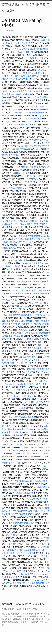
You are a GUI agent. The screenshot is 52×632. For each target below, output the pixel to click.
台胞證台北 (39, 73)
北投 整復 (39, 58)
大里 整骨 (37, 97)
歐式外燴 (40, 384)
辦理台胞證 (26, 76)
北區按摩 (31, 369)
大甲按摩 (45, 538)
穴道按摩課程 (25, 348)
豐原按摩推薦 (15, 314)
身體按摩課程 (37, 224)
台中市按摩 (7, 221)
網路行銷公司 (15, 154)
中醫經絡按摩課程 (41, 323)
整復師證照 (22, 281)
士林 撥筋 (21, 408)
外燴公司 (19, 112)
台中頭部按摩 (19, 583)
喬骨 (45, 465)
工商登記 (24, 43)
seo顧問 (30, 58)
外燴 (21, 335)
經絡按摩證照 (33, 498)
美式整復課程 (29, 49)
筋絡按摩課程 (19, 242)
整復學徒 (21, 492)
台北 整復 (33, 332)
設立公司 (38, 314)
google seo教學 (40, 580)
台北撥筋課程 (8, 550)
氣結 (39, 118)
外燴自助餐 (36, 348)
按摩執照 (15, 535)
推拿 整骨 (24, 239)
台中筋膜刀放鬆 (18, 320)
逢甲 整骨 (23, 523)
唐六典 (10, 426)
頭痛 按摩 (13, 79)
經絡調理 (21, 166)
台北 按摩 (23, 236)
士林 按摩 (13, 109)
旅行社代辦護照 (16, 571)
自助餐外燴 (7, 583)
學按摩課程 (14, 462)
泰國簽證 (29, 73)
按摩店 (46, 127)
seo (20, 357)
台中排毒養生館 (22, 94)
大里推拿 (15, 480)
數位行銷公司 (31, 118)
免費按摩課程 (29, 357)
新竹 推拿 (15, 43)
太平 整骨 (15, 224)
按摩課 (11, 429)
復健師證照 (42, 486)
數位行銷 (13, 260)
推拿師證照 (14, 335)
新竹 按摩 (45, 40)
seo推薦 (12, 91)
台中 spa (19, 49)
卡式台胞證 (30, 583)
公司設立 (15, 299)
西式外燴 (30, 221)
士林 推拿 (6, 320)
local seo (17, 290)
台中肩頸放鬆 (13, 523)
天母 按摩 (39, 106)
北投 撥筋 (15, 148)
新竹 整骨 (38, 166)
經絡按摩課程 (19, 390)
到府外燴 (39, 320)
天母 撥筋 (13, 489)
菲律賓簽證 (25, 148)
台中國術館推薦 (40, 293)
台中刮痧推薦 (21, 550)
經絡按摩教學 (27, 417)
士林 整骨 (25, 173)
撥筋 (34, 76)
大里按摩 (45, 547)
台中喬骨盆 (22, 91)
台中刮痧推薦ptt (36, 139)
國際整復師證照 (9, 248)
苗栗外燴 (27, 112)
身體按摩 (37, 145)
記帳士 (47, 221)
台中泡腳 (29, 242)
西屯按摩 (6, 148)
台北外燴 (6, 43)
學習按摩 (15, 332)
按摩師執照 (22, 511)
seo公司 (46, 145)
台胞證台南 (28, 52)
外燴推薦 (43, 290)
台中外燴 (37, 574)
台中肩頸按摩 (25, 396)
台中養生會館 (17, 293)
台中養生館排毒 (16, 52)
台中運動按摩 (8, 363)
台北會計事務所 (14, 76)
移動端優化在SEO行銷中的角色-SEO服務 (24, 7)
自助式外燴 (23, 79)
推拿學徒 (39, 402)
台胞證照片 (38, 263)
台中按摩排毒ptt (24, 323)
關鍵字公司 (26, 124)
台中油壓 (27, 363)
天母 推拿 (32, 511)
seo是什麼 (41, 76)
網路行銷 (13, 323)
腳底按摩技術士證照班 (17, 553)
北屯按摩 (21, 73)
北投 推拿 (39, 221)
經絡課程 (15, 239)
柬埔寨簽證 (28, 263)
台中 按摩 (19, 429)
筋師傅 (18, 432)
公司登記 (11, 100)
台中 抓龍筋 (35, 480)
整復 (25, 182)
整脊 (15, 221)
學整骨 (19, 188)
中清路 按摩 (12, 577)
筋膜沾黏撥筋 (34, 236)
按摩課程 (29, 145)
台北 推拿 (40, 550)
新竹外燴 (9, 142)
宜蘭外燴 (21, 260)
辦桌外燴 (11, 94)
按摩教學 (23, 514)
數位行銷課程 (40, 339)
